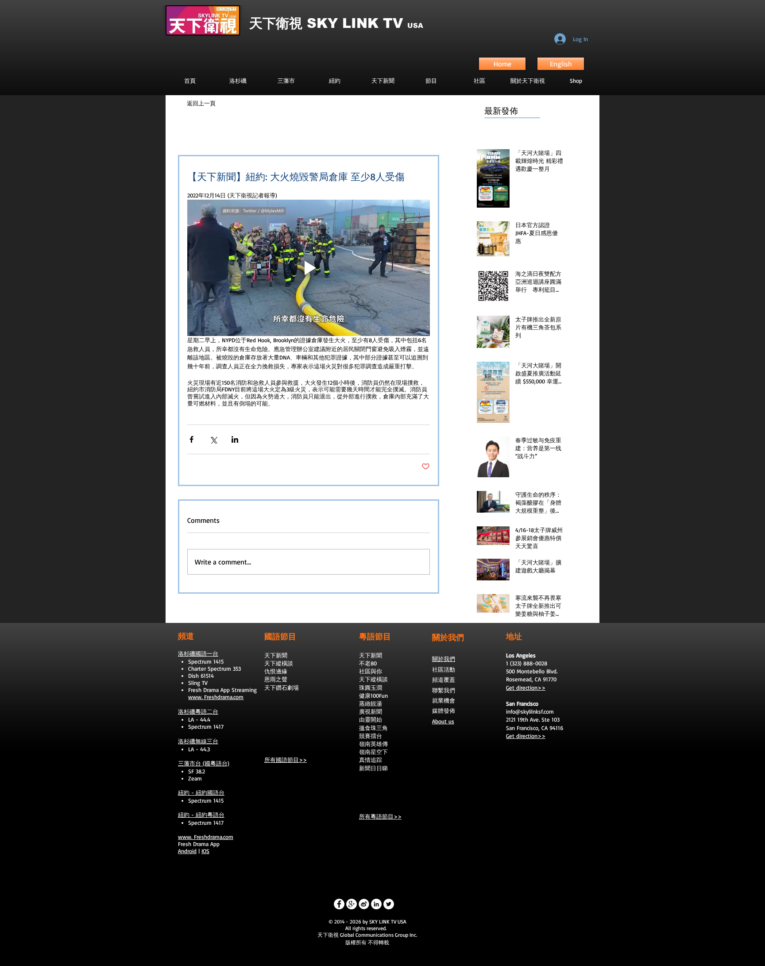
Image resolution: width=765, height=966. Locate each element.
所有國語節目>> (285, 759)
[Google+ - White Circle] (351, 904)
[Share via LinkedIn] (235, 439)
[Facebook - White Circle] (339, 904)
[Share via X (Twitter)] (213, 439)
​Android (187, 850)
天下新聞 (275, 655)
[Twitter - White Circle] (388, 904)
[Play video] (308, 268)
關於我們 (443, 658)
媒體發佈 (443, 710)
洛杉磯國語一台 (198, 653)
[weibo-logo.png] (364, 904)
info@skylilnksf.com (530, 711)
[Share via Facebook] (191, 439)
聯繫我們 (443, 690)
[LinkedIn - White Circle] (376, 904)
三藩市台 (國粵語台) (203, 763)
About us (443, 721)
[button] (431, 80)
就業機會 (443, 700)
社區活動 (443, 669)
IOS (205, 850)
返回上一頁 (201, 103)
